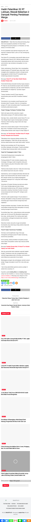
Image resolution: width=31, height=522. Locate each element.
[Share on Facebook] (6, 38)
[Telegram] (13, 283)
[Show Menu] (1, 2)
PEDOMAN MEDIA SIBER (22, 503)
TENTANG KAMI (6, 503)
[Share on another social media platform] (25, 38)
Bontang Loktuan (8, 285)
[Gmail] (11, 283)
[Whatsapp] (8, 283)
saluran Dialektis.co (6, 275)
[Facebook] (2, 283)
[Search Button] (29, 2)
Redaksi (6, 20)
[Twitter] (5, 283)
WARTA (6, 6)
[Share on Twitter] (15, 38)
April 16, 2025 (13, 20)
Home (2, 6)
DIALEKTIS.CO (9, 512)
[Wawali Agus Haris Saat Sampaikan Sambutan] (15, 29)
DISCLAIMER (21, 506)
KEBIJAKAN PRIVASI (12, 506)
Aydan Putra (21, 512)
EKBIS (3, 335)
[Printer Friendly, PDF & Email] (5, 281)
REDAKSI (14, 503)
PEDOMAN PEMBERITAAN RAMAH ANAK (15, 508)
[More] (16, 283)
